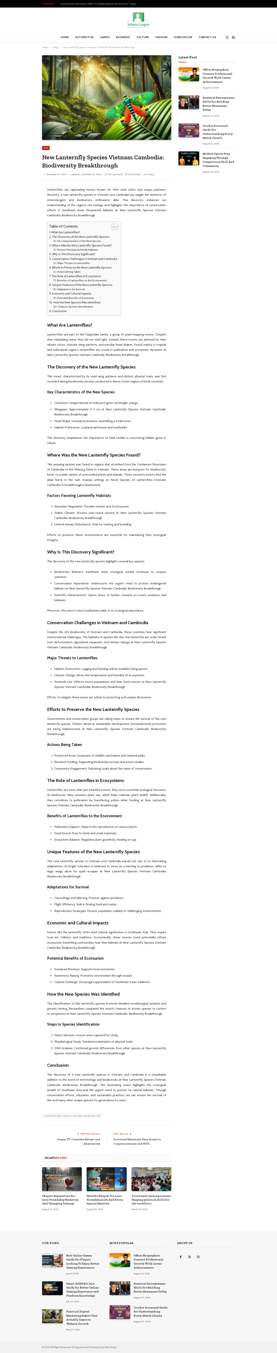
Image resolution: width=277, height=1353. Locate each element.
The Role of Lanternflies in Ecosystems (76, 276)
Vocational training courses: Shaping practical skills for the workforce (151, 1199)
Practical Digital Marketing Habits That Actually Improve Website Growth (82, 1317)
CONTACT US (207, 37)
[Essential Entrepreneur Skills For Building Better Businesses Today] (188, 102)
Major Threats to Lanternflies (73, 263)
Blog (46, 148)
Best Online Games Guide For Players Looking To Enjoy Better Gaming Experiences (82, 1261)
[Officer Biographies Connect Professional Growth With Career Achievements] (188, 74)
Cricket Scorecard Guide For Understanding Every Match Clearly (218, 132)
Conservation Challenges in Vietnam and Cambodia (84, 259)
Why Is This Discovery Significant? (73, 254)
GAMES (105, 37)
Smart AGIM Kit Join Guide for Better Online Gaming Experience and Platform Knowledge (82, 1289)
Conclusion (59, 311)
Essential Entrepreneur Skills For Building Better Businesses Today (98, 3)
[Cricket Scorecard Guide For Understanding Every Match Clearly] (188, 130)
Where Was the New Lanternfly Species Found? (82, 245)
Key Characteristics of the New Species (79, 241)
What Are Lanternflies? (65, 232)
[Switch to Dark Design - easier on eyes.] (227, 37)
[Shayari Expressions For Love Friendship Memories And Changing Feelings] (62, 1179)
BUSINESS (123, 37)
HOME (65, 37)
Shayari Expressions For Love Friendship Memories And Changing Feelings (60, 1199)
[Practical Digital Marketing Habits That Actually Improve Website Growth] (52, 1316)
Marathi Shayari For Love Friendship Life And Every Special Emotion (105, 1199)
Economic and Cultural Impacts (71, 293)
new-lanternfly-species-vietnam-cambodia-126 (72, 1115)
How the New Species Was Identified (76, 302)
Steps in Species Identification (76, 306)
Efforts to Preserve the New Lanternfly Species (81, 267)
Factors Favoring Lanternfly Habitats (77, 249)
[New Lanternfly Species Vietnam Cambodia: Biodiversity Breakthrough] (106, 97)
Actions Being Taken (69, 271)
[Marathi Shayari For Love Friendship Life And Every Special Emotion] (106, 1179)
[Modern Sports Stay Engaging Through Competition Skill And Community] (188, 158)
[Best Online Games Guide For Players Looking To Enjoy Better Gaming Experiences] (52, 1260)
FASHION (161, 37)
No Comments (115, 174)
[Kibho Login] (138, 20)
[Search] (233, 37)
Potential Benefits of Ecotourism (75, 297)
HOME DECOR (183, 37)
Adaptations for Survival (71, 289)
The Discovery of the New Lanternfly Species (80, 237)
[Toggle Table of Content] (113, 227)
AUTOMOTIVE (84, 37)
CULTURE (142, 37)
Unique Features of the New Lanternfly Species (82, 285)
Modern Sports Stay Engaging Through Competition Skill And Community (218, 159)
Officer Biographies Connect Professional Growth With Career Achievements (217, 75)
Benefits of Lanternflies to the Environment (82, 280)
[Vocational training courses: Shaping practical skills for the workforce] (151, 1179)
